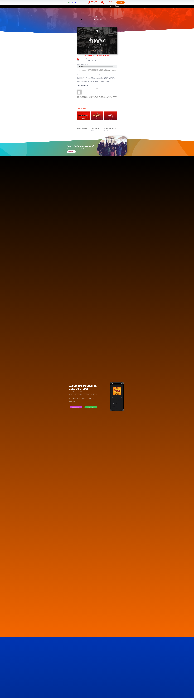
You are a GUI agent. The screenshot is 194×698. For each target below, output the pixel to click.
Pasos (89, 6)
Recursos (100, 6)
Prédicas (99, 55)
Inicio (71, 6)
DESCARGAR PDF (83, 60)
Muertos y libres (84, 59)
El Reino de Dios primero (110, 128)
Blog (94, 6)
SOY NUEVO (77, 6)
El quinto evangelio (91, 55)
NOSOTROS (83, 6)
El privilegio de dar (95, 128)
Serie (109, 55)
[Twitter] (111, 6)
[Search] (124, 6)
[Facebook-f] (108, 6)
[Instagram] (113, 6)
